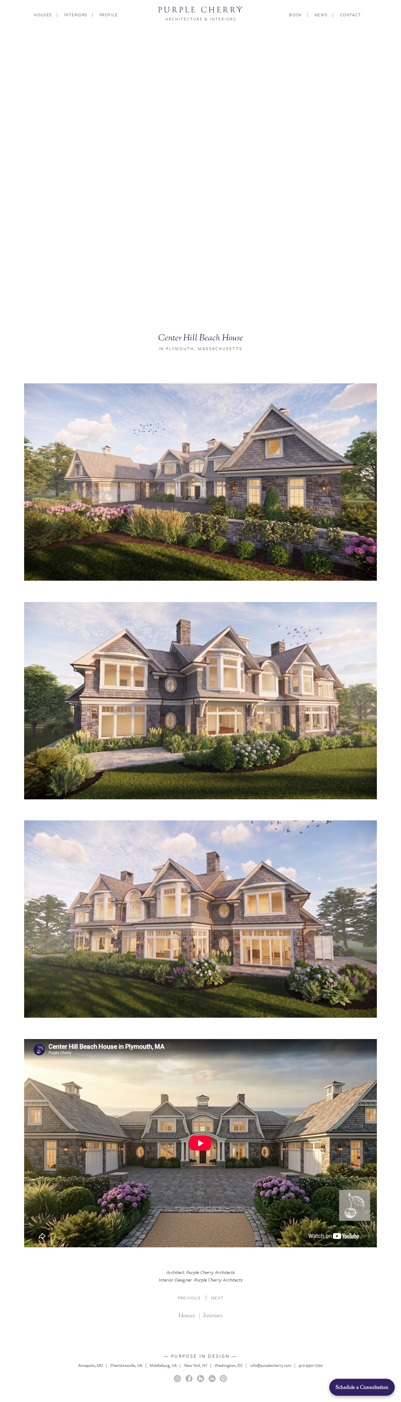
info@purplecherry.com (270, 1365)
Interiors (75, 15)
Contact (350, 15)
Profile (109, 15)
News (321, 15)
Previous (189, 1297)
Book (295, 15)
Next (217, 1297)
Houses (43, 15)
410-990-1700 (311, 1365)
